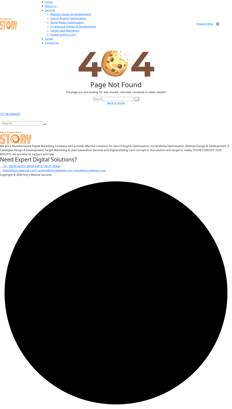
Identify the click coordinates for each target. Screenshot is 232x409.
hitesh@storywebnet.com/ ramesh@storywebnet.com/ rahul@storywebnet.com (54, 170)
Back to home (116, 103)
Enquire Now (205, 24)
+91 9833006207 (10, 114)
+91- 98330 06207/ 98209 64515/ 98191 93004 (31, 166)
